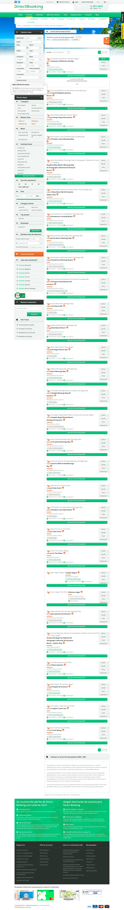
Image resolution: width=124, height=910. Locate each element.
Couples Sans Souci (54, 488)
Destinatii (39, 15)
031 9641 (98, 6)
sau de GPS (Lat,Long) (22, 247)
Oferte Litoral (90, 859)
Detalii (103, 62)
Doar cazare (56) (23, 132)
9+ (19, 184)
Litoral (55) (21, 207)
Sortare (49, 52)
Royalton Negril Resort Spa (57, 350)
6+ (39, 184)
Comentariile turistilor (26, 325)
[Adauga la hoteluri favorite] (48, 59)
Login (76, 2)
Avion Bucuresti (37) (37, 108)
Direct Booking (29, 7)
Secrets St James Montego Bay (58, 442)
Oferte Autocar (90, 868)
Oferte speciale (90, 856)
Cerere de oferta (27, 254)
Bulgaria (25, 269)
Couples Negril (71, 573)
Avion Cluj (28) (21, 111)
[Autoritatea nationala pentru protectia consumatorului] (92, 894)
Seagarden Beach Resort (56, 328)
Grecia (24, 273)
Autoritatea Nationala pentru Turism (73, 875)
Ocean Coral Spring (54, 730)
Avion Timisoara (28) (23, 114)
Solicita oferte (64, 2)
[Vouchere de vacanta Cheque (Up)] (24, 900)
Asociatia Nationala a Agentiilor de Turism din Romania (73, 861)
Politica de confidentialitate (24, 856)
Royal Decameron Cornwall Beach (60, 216)
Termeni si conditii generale (24, 853)
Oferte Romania (44, 859)
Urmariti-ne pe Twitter (22, 880)
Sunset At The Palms (55, 553)
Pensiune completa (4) (36, 136)
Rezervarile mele (87, 2)
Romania (25, 265)
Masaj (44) (20, 165)
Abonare (34, 314)
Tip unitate (25, 215)
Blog (97, 15)
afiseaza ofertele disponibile (76, 75)
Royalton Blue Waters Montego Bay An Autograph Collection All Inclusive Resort (61, 167)
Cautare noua (26, 32)
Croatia (24, 281)
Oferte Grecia (44, 853)
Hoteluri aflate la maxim (22, 239)
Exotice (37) (34, 207)
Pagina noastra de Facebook (24, 877)
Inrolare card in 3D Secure (70, 878)
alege (39, 38)
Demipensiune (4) (23, 135)
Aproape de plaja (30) (24, 153)
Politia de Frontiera (68, 857)
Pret (22, 191)
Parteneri (88, 15)
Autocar (34, 105)
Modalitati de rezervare (27, 333)
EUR (97, 2)
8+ (26, 184)
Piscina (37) (21, 159)
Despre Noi (49, 2)
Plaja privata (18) (22, 162)
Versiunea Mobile (44, 905)
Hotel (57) (21, 218)
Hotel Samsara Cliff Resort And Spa (60, 61)
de (17, 243)
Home (20, 15)
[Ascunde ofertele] (77, 85)
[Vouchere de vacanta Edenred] (69, 900)
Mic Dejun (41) (35, 132)
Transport (24, 101)
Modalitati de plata (25, 336)
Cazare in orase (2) (36, 210)
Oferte (103, 59)
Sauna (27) (20, 173)
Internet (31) (21, 170)
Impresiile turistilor (91, 871)
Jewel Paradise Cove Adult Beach (59, 510)
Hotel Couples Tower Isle (56, 708)
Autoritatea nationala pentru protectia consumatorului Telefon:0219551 (71, 852)
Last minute (89, 853)
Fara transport (22, 105)
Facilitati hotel (26, 144)
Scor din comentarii (28, 180)
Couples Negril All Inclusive (57, 687)
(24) (25, 124)
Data (18, 45)
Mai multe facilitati (29, 176)
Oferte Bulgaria (44, 850)
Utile (65, 15)
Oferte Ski (89, 862)
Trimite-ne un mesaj (22, 859)
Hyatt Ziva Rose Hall (54, 306)
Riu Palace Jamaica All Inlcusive (59, 614)
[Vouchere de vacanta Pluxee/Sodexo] (45, 900)
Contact (21, 19)
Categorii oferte (27, 203)
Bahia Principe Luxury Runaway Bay (60, 139)
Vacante (29, 15)
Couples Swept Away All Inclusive (59, 117)
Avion (19, 108)
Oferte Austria (44, 865)
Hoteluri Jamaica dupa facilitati (60, 31)
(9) (37, 121)
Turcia (24, 277)
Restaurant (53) (22, 151)
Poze (103, 66)
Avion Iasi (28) (35, 111)
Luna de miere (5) (23, 210)
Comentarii (103, 69)
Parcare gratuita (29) (23, 156)
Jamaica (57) (22, 227)
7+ (32, 184)
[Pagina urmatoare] (106, 52)
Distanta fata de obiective (31, 234)
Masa (23, 128)
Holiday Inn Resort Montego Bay (59, 238)
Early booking (90, 850)
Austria (24, 284)
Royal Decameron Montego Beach (60, 260)
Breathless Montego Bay (56, 371)
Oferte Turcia (43, 856)
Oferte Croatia (44, 862)
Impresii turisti (76, 15)
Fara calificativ (24, 187)
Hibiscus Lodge (74, 592)
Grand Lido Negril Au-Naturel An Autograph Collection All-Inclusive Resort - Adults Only (60, 640)
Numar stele (25, 117)
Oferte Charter (90, 865)
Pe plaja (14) (21, 148)
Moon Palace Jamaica (55, 665)
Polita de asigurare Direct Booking (26, 870)
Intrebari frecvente (25, 329)
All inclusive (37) (23, 139)
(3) (34, 124)
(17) (23, 121)
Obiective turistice (53, 15)
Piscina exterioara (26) (24, 167)
